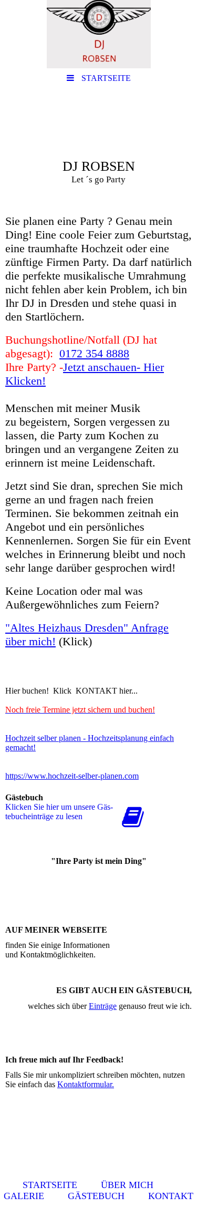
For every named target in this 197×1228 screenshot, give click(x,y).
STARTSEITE (50, 1185)
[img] (98, 34)
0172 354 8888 (94, 353)
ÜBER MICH (127, 1185)
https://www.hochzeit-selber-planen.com (72, 775)
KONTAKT (170, 1196)
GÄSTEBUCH (96, 1196)
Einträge (103, 1006)
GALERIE (24, 1196)
